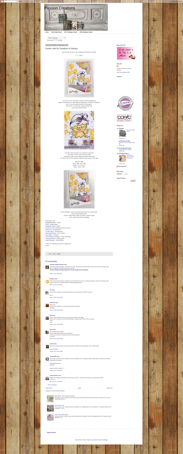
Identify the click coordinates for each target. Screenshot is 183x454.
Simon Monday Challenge (52, 236)
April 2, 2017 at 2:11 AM (56, 284)
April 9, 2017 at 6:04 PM (56, 381)
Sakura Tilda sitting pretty (61, 414)
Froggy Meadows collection (125, 149)
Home (47, 32)
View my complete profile (123, 72)
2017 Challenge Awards (70, 32)
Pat (51, 290)
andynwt (94, 440)
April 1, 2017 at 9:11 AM (56, 273)
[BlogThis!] (54, 254)
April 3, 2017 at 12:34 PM (56, 351)
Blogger (106, 440)
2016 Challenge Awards (86, 32)
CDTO (47, 224)
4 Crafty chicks (49, 231)
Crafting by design (50, 226)
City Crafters (48, 235)
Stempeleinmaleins (50, 222)
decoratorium (122, 166)
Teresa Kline (53, 356)
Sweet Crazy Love (59, 405)
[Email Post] (49, 253)
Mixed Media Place (124, 153)
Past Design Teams (56, 32)
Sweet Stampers (50, 240)
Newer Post (49, 388)
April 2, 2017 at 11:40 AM (56, 310)
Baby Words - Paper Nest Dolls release (65, 396)
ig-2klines (52, 365)
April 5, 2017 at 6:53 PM (56, 370)
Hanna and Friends (50, 233)
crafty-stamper (54, 375)
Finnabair (121, 128)
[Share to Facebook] (58, 254)
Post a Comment (52, 385)
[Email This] (53, 254)
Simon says (48, 229)
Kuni (51, 315)
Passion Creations (59, 8)
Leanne (52, 343)
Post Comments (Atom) (58, 391)
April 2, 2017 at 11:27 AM (56, 297)
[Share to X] (56, 254)
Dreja (51, 329)
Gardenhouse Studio (124, 141)
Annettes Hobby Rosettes (57, 264)
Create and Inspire (50, 238)
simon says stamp (105, 358)
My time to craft (49, 228)
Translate (59, 40)
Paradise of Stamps (90, 52)
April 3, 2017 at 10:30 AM (56, 338)
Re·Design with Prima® (125, 148)
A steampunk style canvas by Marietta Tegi (130, 157)
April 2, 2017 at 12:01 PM (56, 324)
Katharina (52, 302)
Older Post (109, 388)
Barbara (52, 279)
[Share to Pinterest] (60, 254)
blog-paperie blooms (55, 363)
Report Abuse (51, 432)
